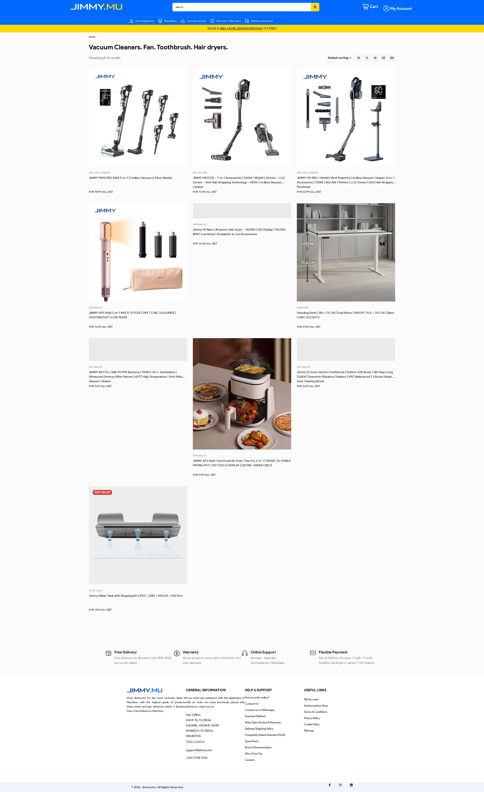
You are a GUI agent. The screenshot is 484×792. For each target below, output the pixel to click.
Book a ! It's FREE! (242, 28)
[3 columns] (375, 58)
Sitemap (309, 730)
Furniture (303, 307)
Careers (249, 760)
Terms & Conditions (315, 712)
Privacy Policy (312, 718)
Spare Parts (252, 741)
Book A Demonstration (258, 747)
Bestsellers (200, 172)
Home (92, 36)
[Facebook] (330, 785)
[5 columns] (392, 58)
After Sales (96, 590)
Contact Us (251, 703)
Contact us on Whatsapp (260, 710)
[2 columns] (367, 58)
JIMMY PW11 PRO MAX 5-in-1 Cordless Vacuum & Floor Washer (130, 178)
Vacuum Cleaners (99, 172)
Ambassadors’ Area (316, 705)
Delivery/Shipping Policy (259, 728)
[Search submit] (315, 7)
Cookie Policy (312, 724)
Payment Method (255, 716)
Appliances (95, 307)
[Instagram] (340, 785)
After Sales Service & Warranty (263, 722)
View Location (195, 741)
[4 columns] (383, 58)
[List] (358, 58)
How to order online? (257, 697)
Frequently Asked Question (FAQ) (265, 735)
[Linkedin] (351, 785)
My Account (311, 699)
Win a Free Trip (253, 753)
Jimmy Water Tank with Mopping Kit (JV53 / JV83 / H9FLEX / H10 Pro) (135, 595)
